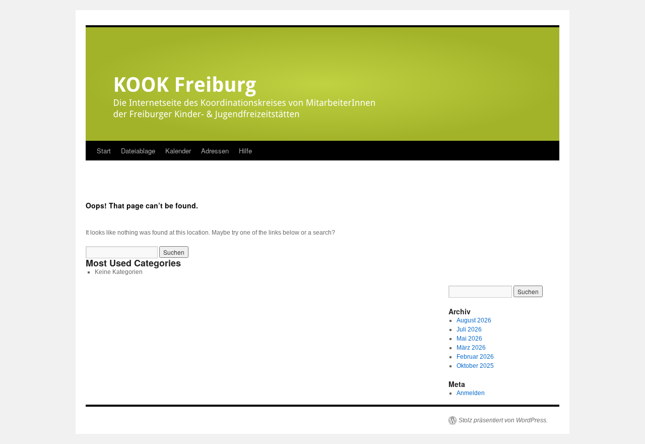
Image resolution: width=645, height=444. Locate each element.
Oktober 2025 (475, 365)
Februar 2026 (475, 356)
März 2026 (471, 347)
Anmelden (471, 393)
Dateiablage (138, 150)
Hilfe (245, 150)
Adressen (215, 150)
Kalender (178, 150)
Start (104, 150)
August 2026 (474, 320)
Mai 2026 (469, 338)
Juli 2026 (469, 329)
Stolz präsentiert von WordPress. (503, 420)
